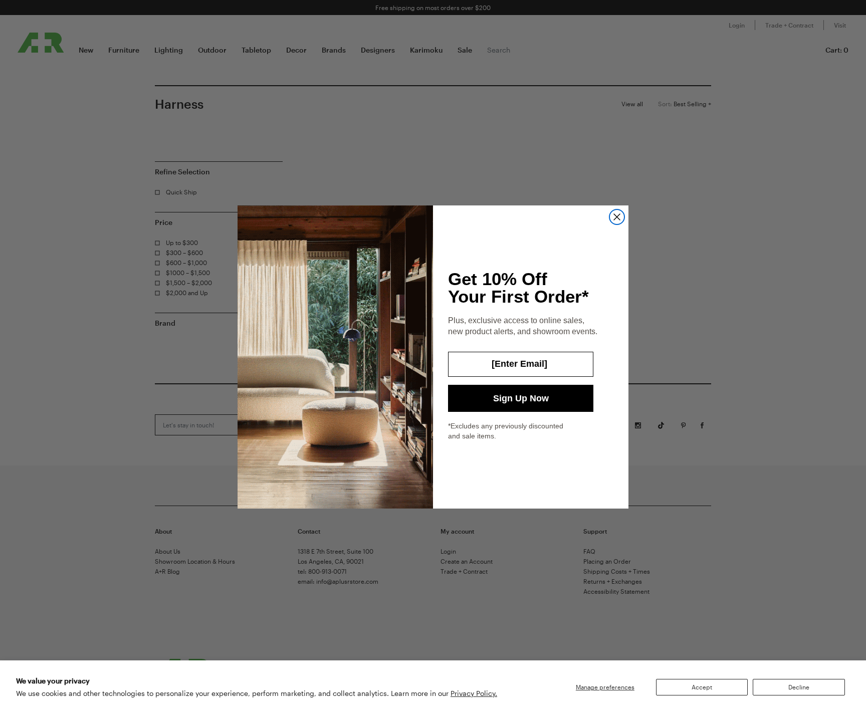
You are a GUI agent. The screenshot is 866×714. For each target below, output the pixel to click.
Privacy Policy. (474, 693)
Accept (702, 686)
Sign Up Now (521, 398)
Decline (798, 686)
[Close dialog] (616, 216)
